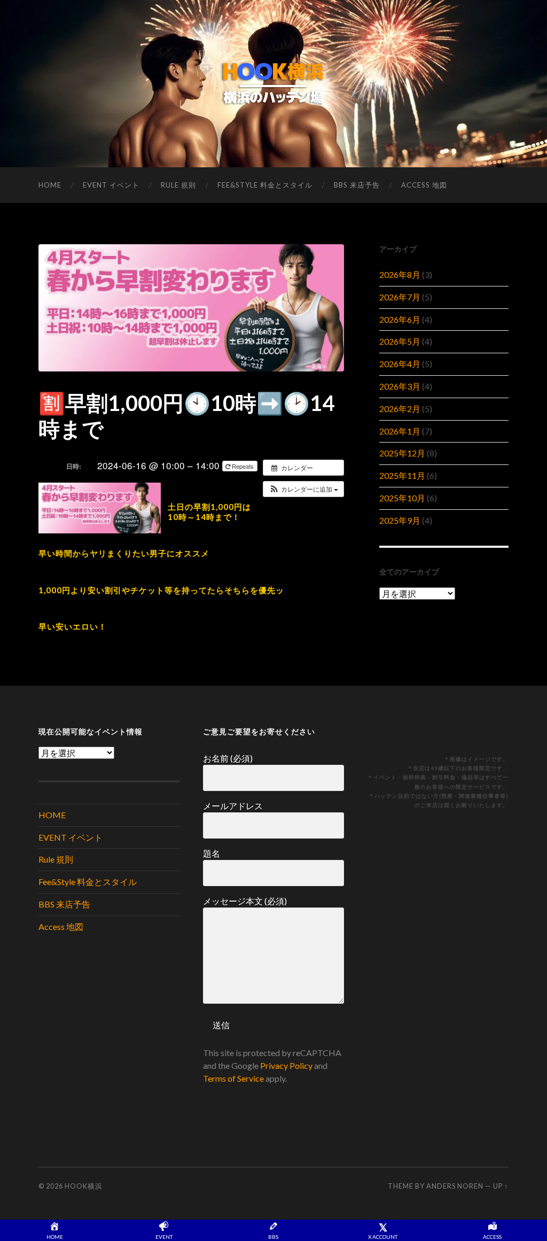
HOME (49, 185)
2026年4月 (399, 364)
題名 (211, 853)
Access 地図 (424, 185)
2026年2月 (399, 409)
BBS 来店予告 (357, 185)
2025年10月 (402, 498)
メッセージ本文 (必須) (245, 901)
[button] (303, 489)
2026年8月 (399, 274)
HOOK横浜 (84, 1186)
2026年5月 (399, 341)
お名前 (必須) (228, 758)
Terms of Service (233, 1078)
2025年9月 (399, 520)
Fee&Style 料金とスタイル (264, 185)
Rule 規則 (178, 185)
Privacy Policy (286, 1065)
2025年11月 (402, 475)
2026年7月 (399, 297)
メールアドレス (233, 806)
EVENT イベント (111, 185)
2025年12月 (402, 453)
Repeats (242, 466)
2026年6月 (399, 319)
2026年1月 (399, 431)
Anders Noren (454, 1186)
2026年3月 (399, 386)
